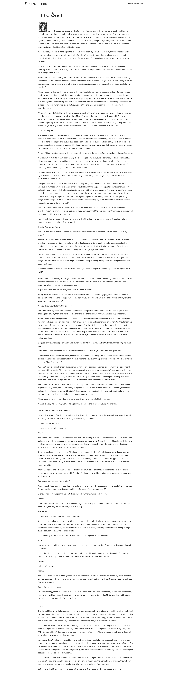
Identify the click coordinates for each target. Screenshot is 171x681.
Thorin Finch (38, 4)
